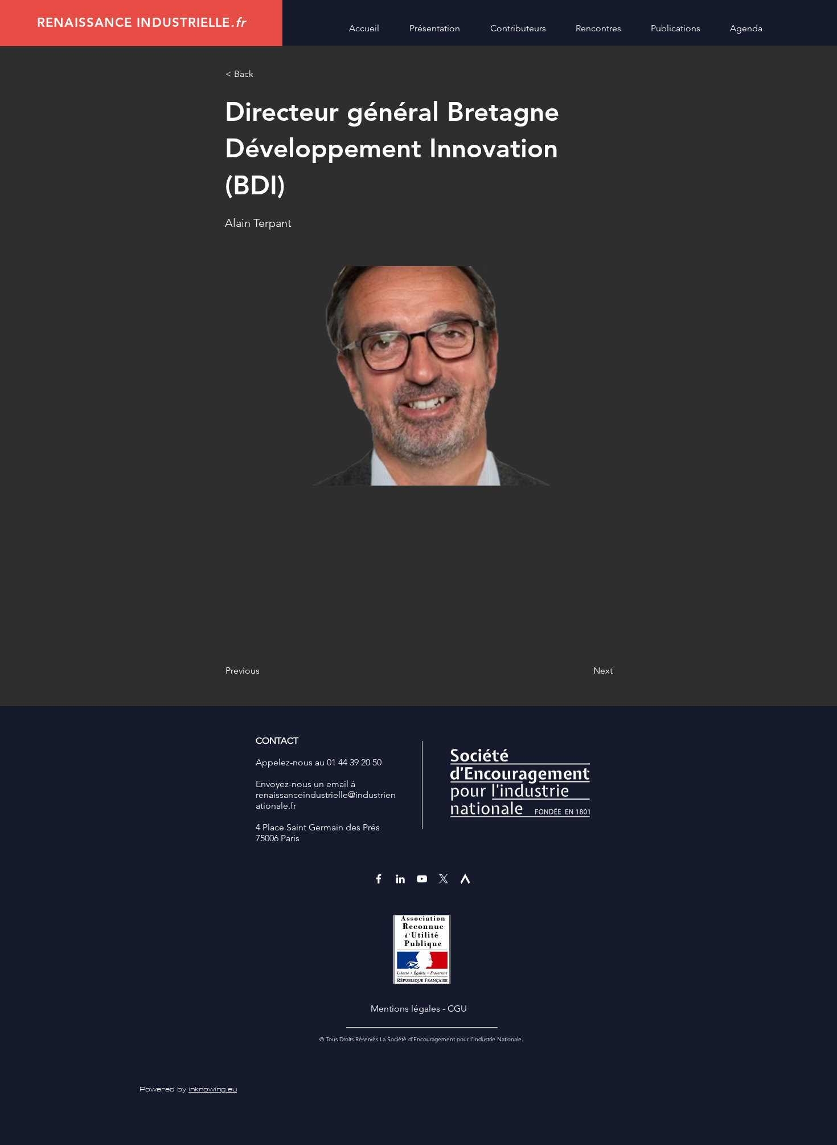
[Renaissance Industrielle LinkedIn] (400, 879)
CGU (457, 1008)
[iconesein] (465, 879)
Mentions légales (405, 1008)
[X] (443, 879)
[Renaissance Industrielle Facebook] (378, 879)
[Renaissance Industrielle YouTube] (422, 879)
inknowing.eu (212, 1089)
